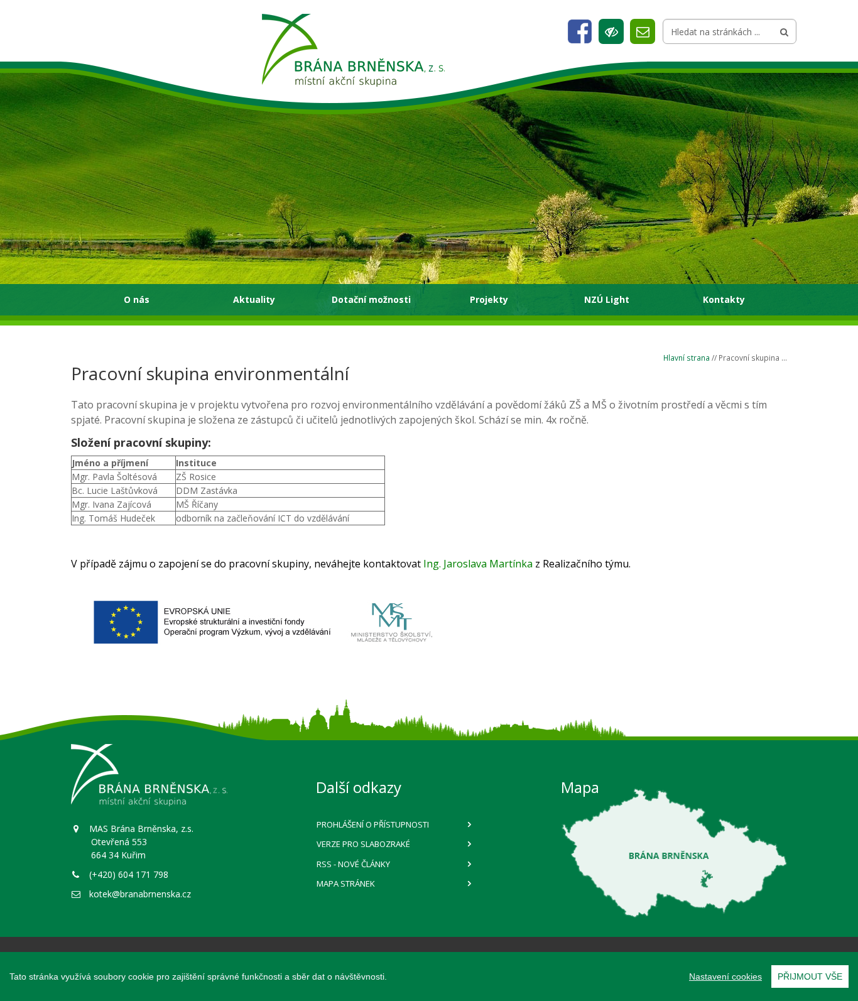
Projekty (489, 299)
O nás (136, 299)
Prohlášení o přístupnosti (373, 824)
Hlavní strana (686, 358)
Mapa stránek (346, 883)
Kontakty (724, 299)
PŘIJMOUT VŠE (810, 976)
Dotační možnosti (371, 299)
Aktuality (254, 299)
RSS (353, 864)
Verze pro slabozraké (363, 844)
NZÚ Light (606, 299)
